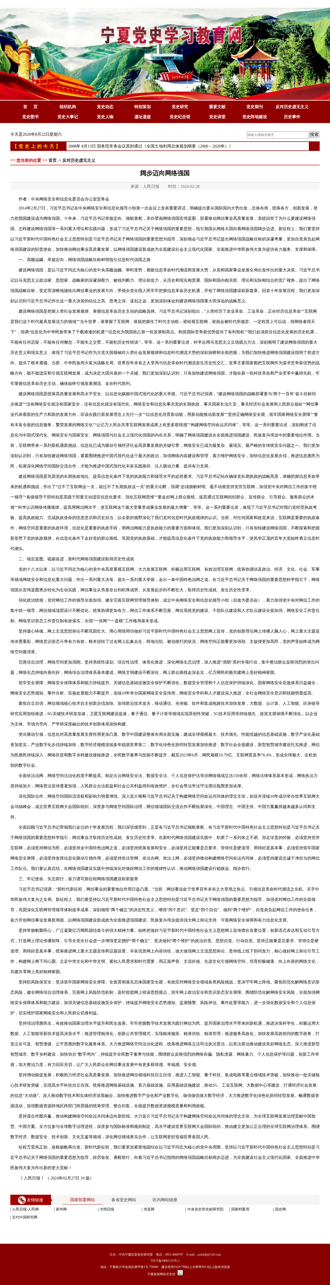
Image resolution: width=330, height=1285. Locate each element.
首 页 (30, 106)
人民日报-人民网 (25, 1209)
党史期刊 (254, 106)
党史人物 (105, 117)
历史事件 (292, 117)
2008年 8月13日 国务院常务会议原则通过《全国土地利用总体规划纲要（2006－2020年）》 (150, 146)
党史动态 (105, 106)
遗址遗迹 (142, 117)
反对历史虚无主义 (292, 106)
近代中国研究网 (24, 1217)
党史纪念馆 (180, 117)
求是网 (149, 1209)
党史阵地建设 (254, 117)
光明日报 (107, 1209)
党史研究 (180, 106)
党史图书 (30, 117)
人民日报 (151, 186)
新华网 (61, 1209)
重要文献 (217, 106)
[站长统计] (180, 1274)
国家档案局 (240, 1209)
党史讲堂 (217, 117)
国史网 (280, 1209)
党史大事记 (67, 117)
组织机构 (68, 106)
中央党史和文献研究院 (205, 1209)
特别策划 (142, 106)
